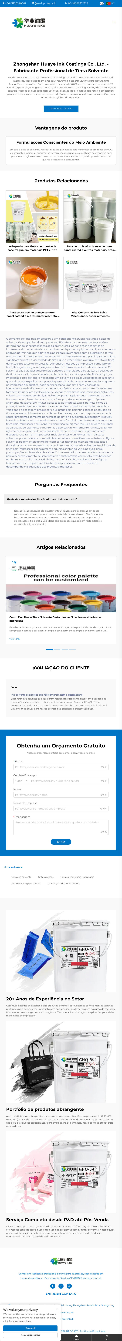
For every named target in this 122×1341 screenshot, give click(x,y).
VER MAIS (14, 638)
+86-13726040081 (15, 3)
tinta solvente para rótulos (26, 883)
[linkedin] (61, 1286)
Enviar (61, 841)
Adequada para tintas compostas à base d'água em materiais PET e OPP (32, 248)
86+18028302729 (78, 3)
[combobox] (21, 781)
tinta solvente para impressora (77, 877)
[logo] (28, 21)
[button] (49, 649)
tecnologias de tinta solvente (64, 883)
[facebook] (52, 1286)
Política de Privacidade (92, 1331)
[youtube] (69, 1286)
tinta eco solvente (21, 877)
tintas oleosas (46, 877)
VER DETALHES (32, 216)
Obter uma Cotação (61, 108)
